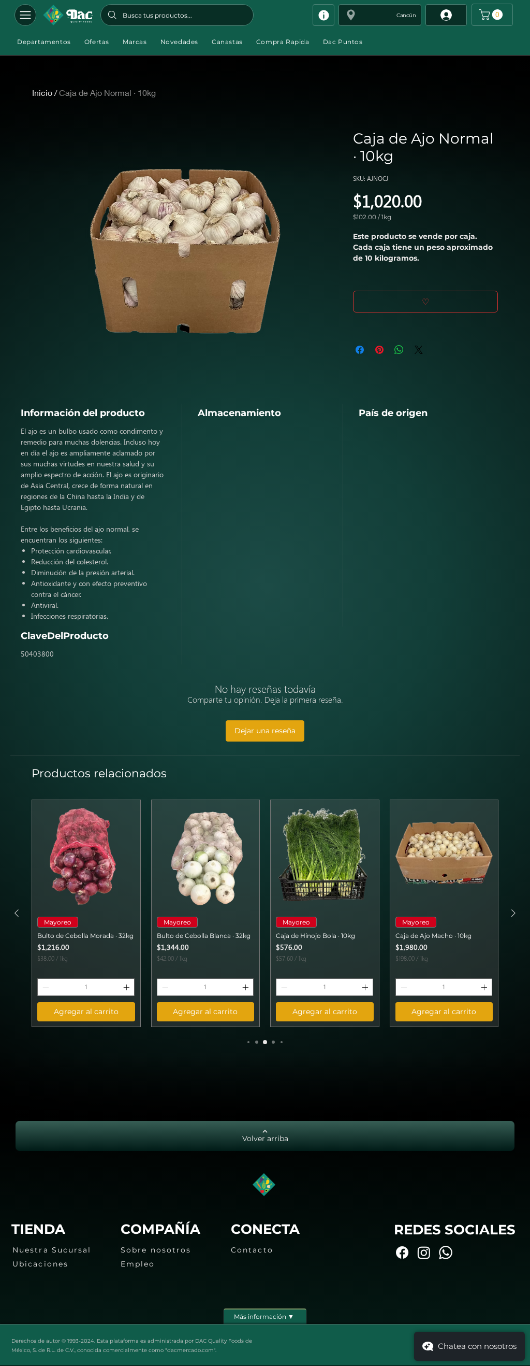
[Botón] (68, 15)
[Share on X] (419, 350)
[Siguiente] (513, 913)
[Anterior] (16, 913)
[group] (265, 913)
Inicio (42, 92)
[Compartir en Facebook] (360, 350)
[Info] (323, 15)
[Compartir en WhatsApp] (399, 350)
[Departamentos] (25, 15)
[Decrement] (44, 987)
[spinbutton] (86, 987)
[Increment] (127, 987)
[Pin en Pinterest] (379, 350)
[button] (379, 15)
